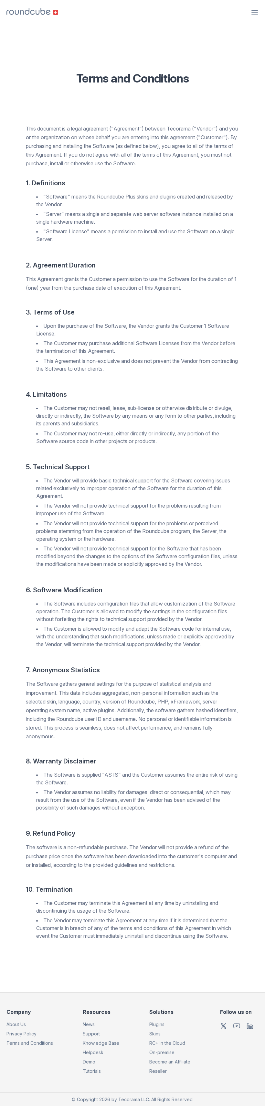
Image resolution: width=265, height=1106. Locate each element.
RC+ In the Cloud (167, 1043)
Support (91, 1033)
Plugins (156, 1024)
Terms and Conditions (29, 1043)
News (89, 1024)
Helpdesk (93, 1052)
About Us (16, 1024)
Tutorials (92, 1071)
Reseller (158, 1071)
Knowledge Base (101, 1043)
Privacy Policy (21, 1033)
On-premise (162, 1052)
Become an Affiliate (169, 1061)
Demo (89, 1061)
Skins (155, 1033)
